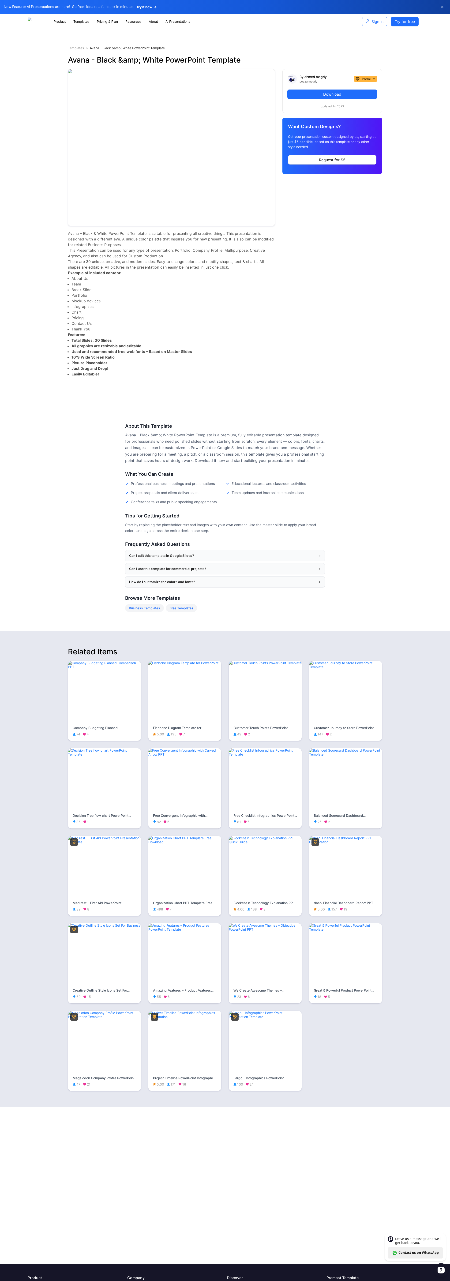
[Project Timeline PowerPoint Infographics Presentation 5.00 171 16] (184, 1017)
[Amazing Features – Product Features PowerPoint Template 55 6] (184, 929)
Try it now (146, 7)
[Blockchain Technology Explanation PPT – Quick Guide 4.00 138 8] (265, 842)
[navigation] (186, 21)
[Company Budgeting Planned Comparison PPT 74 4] (104, 667)
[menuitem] (60, 21)
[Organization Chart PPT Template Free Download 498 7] (184, 842)
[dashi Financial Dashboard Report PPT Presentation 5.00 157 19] (345, 842)
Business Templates (144, 608)
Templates (76, 48)
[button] (225, 555)
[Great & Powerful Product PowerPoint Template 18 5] (345, 929)
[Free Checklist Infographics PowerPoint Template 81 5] (265, 754)
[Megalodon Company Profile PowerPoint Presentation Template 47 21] (104, 1017)
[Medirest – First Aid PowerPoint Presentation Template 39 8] (104, 842)
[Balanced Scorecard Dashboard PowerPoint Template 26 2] (345, 754)
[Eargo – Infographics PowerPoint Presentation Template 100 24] (265, 1017)
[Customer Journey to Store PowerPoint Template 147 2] (345, 667)
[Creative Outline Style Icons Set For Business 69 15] (104, 925)
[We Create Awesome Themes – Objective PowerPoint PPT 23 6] (265, 929)
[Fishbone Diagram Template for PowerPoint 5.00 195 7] (184, 663)
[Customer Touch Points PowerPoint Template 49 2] (265, 663)
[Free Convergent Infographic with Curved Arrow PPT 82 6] (184, 754)
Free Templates (181, 608)
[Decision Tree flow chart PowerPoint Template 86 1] (104, 754)
